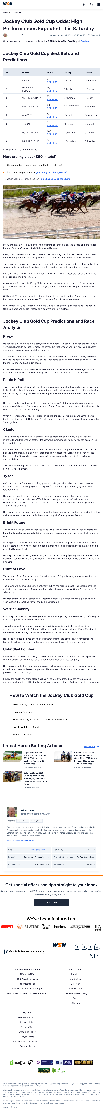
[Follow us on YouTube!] (90, 947)
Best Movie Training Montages (27, 988)
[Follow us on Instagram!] (97, 947)
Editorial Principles (27, 1017)
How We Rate (75, 988)
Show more (89, 746)
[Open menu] (98, 4)
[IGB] (44, 1062)
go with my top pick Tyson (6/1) (52, 172)
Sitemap (75, 1003)
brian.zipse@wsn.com (39, 850)
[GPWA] (44, 1070)
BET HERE (52, 82)
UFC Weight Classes (27, 979)
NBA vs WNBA (27, 974)
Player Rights (27, 1036)
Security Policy (27, 1046)
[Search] (91, 4)
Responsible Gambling (75, 993)
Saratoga (85, 41)
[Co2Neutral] (58, 1070)
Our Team (76, 983)
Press (75, 998)
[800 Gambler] (83, 1062)
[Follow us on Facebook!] (77, 947)
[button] (98, 4)
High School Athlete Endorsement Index (27, 993)
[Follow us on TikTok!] (97, 955)
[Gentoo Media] (63, 1062)
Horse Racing (16, 12)
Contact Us (75, 979)
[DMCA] (18, 1062)
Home (5, 12)
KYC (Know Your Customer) (27, 1041)
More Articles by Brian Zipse (20, 840)
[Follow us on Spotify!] (90, 955)
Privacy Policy (27, 1022)
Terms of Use (27, 1027)
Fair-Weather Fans (27, 983)
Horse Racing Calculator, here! (55, 179)
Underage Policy (27, 1032)
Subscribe (51, 902)
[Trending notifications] (84, 4)
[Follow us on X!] (84, 947)
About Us (75, 974)
